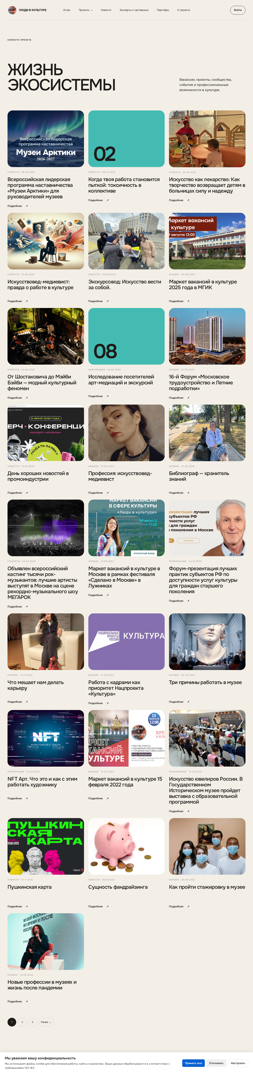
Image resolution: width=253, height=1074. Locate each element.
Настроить (238, 1063)
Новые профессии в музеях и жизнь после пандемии (42, 985)
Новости (106, 10)
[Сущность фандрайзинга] (126, 846)
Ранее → (46, 1022)
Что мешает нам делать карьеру (36, 685)
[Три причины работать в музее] (207, 641)
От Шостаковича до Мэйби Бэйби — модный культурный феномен (42, 383)
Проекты (86, 10)
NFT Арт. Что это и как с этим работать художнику (42, 782)
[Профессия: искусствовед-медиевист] (126, 433)
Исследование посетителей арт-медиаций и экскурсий (121, 380)
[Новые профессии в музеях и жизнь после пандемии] (46, 941)
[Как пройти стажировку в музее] (207, 846)
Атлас (66, 10)
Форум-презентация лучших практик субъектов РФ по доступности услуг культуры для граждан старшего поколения (203, 580)
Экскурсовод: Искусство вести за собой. (124, 284)
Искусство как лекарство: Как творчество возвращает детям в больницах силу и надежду (207, 185)
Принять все (193, 1063)
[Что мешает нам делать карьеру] (46, 641)
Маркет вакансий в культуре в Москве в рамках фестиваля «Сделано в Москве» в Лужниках (124, 577)
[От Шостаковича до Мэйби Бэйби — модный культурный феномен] (46, 336)
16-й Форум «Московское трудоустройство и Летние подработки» (201, 383)
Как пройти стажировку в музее (207, 887)
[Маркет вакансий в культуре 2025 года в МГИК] (207, 241)
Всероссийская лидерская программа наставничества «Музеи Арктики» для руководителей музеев (40, 188)
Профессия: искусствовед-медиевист (120, 476)
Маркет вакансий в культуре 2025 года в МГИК (203, 284)
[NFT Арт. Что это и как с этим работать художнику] (46, 738)
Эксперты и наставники (134, 10)
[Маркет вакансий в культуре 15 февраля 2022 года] (126, 738)
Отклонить (216, 1063)
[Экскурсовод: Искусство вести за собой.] (126, 241)
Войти (238, 10)
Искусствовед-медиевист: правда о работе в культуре (40, 284)
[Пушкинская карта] (46, 846)
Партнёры (163, 10)
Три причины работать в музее (205, 682)
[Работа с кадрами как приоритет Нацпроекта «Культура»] (126, 641)
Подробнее (18, 206)
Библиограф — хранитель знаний (199, 476)
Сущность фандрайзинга (118, 887)
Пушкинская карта (29, 887)
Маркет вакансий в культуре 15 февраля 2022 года (125, 782)
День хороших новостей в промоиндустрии (38, 476)
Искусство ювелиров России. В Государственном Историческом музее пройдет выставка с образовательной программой (206, 790)
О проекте (183, 10)
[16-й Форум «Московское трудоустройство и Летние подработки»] (207, 336)
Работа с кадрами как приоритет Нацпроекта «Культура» (115, 688)
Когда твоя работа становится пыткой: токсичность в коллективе (124, 185)
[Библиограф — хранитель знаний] (207, 433)
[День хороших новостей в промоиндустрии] (46, 433)
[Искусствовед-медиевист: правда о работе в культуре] (46, 241)
